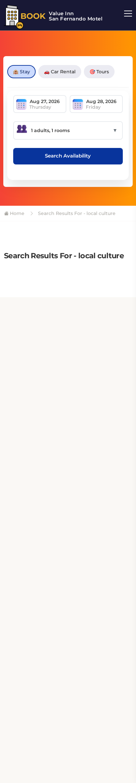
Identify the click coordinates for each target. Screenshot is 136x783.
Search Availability (68, 156)
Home (16, 213)
